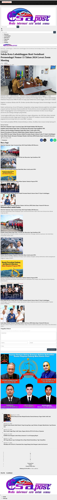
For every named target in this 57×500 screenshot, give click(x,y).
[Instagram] (30, 455)
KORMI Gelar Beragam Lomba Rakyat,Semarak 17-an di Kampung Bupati (21, 435)
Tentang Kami (30, 463)
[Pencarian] (2, 30)
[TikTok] (30, 459)
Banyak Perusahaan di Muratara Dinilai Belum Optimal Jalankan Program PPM (21, 132)
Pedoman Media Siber (30, 466)
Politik (3, 473)
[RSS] (30, 461)
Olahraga (9, 473)
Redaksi (30, 464)
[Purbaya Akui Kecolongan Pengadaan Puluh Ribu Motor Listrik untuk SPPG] (8, 163)
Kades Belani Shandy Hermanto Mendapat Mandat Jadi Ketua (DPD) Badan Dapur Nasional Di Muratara (28, 136)
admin (6, 63)
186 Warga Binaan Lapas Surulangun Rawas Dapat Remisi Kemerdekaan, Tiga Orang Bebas (24, 440)
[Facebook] (30, 452)
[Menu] (28, 6)
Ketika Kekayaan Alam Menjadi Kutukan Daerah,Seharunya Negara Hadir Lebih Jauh (25, 3)
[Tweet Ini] (44, 140)
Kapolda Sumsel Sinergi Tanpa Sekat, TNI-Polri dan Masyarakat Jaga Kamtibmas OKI (23, 128)
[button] (18, 27)
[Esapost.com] (28, 16)
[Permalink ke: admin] (2, 64)
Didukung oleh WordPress (25, 468)
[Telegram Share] (51, 140)
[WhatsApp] (30, 458)
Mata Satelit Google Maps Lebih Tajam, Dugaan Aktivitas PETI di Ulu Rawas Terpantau (24, 431)
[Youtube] (30, 456)
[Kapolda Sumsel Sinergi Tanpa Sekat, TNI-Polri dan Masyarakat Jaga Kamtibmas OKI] (10, 151)
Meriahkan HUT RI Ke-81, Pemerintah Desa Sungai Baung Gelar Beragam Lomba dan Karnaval (26, 444)
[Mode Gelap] (1, 28)
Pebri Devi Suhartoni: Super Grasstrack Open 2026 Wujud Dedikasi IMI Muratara (22, 126)
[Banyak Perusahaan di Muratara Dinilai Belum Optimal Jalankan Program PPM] (8, 175)
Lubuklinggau (4, 52)
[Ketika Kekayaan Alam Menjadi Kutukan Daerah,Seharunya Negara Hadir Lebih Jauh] (7, 418)
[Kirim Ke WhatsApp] (54, 140)
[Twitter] (30, 453)
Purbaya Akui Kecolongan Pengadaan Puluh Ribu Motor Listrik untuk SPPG (20, 130)
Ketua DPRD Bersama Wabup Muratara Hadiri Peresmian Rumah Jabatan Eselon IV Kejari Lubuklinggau (28, 134)
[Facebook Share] (41, 140)
